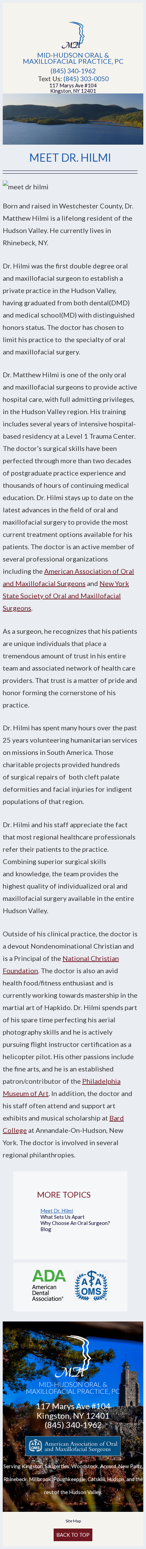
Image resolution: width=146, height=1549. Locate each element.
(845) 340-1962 (73, 71)
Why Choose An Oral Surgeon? (75, 1223)
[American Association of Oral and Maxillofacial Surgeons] (91, 1302)
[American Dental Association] (49, 1302)
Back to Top (73, 1535)
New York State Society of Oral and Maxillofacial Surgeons (66, 595)
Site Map (73, 1520)
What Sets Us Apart (62, 1217)
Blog (45, 1229)
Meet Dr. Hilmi (56, 1211)
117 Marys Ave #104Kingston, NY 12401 (73, 88)
